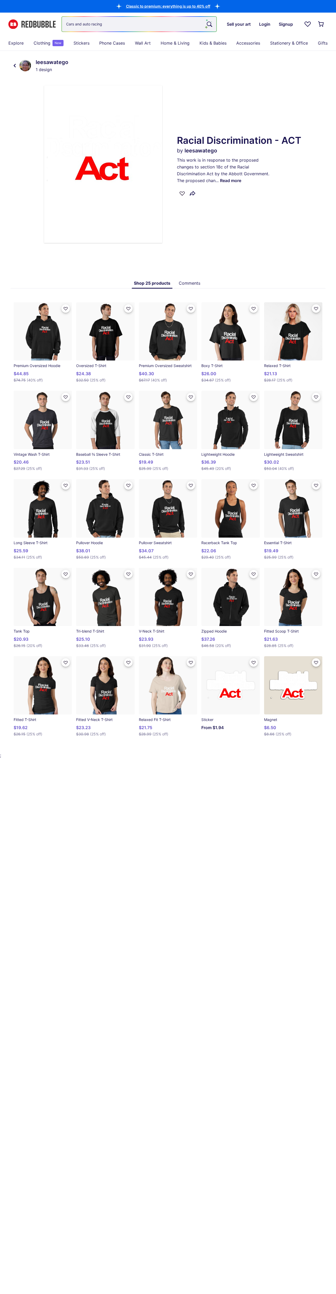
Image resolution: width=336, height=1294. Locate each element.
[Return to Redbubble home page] (32, 24)
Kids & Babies (213, 43)
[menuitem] (16, 43)
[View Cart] (321, 24)
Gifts (323, 43)
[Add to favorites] (182, 193)
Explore (16, 43)
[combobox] (139, 24)
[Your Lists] (307, 24)
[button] (168, 6)
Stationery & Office (289, 43)
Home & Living (175, 43)
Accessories (248, 43)
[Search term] (209, 24)
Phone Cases (112, 43)
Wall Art (143, 43)
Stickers (82, 43)
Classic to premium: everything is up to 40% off (168, 6)
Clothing (47, 43)
